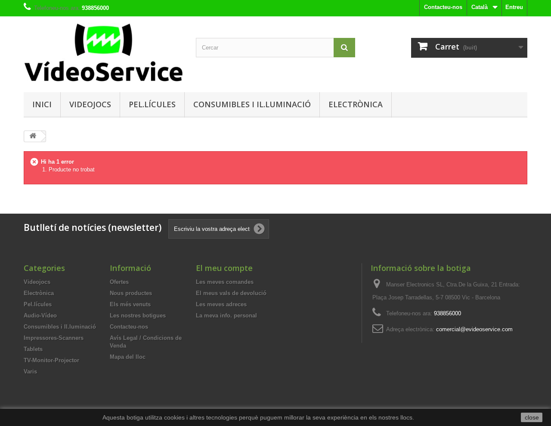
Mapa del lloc (127, 357)
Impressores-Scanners (54, 338)
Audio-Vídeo (40, 315)
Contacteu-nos (443, 7)
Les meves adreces (221, 304)
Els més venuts (130, 304)
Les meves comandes (225, 282)
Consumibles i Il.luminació (252, 104)
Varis (30, 371)
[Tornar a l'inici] (33, 136)
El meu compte (224, 268)
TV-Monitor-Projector (51, 360)
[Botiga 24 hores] (103, 52)
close (532, 417)
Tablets (33, 349)
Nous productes (131, 293)
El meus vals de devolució (231, 293)
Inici (42, 104)
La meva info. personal (226, 315)
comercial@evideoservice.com (474, 329)
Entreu (514, 7)
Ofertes (119, 282)
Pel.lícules (152, 104)
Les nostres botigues (138, 315)
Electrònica (355, 104)
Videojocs (90, 104)
